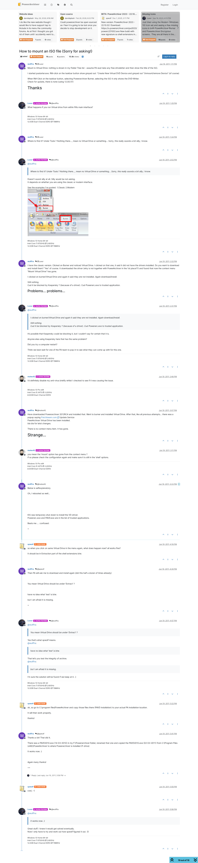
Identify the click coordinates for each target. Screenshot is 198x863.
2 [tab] (94, 45)
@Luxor (40, 64)
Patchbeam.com (49, 417)
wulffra (31, 64)
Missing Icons (149, 14)
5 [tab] (107, 45)
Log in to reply (169, 57)
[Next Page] (178, 28)
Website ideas (26, 14)
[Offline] (23, 105)
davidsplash (29, 18)
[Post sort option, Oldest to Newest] (158, 57)
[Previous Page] (20, 28)
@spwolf (40, 569)
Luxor (149, 18)
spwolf (108, 18)
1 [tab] (90, 45)
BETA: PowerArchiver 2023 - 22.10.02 (119, 14)
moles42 (31, 376)
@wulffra (55, 103)
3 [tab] (99, 45)
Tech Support (27, 40)
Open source (66, 14)
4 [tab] (103, 45)
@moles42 (41, 410)
